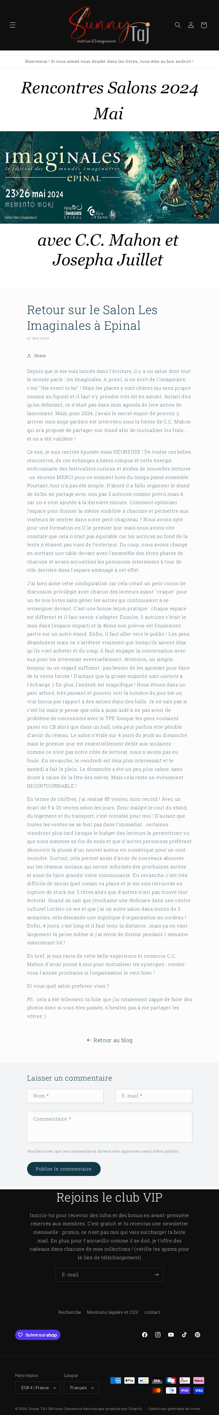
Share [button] (40, 355)
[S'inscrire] (156, 1274)
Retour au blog (113, 1040)
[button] (12, 25)
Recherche (69, 1312)
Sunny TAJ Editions (46, 1408)
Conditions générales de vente (174, 1408)
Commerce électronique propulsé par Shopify (103, 1408)
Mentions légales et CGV (113, 1312)
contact (152, 1312)
